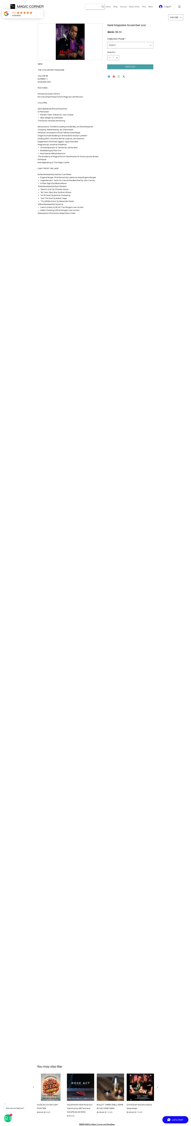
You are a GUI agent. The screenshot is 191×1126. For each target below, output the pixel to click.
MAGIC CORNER (30, 6)
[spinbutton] (113, 57)
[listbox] (175, 17)
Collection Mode (116, 39)
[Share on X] (123, 76)
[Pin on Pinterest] (113, 76)
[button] (123, 7)
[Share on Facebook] (108, 76)
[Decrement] (109, 57)
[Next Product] (157, 1087)
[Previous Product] (33, 1087)
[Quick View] (50, 1087)
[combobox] (130, 45)
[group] (95, 1095)
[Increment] (117, 57)
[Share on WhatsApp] (118, 76)
